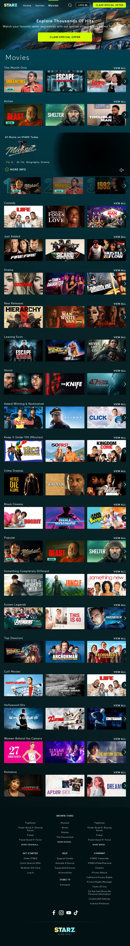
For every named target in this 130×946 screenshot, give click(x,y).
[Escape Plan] (65, 81)
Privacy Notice (99, 872)
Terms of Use (99, 886)
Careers (99, 868)
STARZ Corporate (99, 858)
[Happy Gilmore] (23, 685)
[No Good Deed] (23, 384)
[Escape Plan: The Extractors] (23, 350)
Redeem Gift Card (30, 868)
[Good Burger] (106, 518)
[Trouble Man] (106, 115)
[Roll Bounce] (65, 518)
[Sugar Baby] (65, 752)
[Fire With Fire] (23, 250)
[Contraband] (106, 719)
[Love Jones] (106, 81)
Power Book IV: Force (30, 839)
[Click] (106, 417)
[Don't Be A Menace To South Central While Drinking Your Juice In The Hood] (23, 451)
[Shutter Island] (106, 618)
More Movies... (65, 842)
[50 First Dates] (65, 451)
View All (120, 68)
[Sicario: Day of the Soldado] (65, 250)
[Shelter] (65, 115)
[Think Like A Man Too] (106, 217)
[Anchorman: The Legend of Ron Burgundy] (65, 652)
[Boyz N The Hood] (23, 417)
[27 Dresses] (23, 752)
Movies (53, 5)
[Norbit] (23, 518)
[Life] (23, 217)
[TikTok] (76, 912)
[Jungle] (65, 585)
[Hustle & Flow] (106, 250)
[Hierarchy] (23, 317)
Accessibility (65, 872)
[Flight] (65, 417)
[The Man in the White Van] (65, 317)
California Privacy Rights (99, 877)
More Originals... (30, 845)
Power (30, 835)
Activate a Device (65, 863)
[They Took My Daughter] (65, 283)
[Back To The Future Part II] (65, 350)
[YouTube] (68, 912)
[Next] (125, 81)
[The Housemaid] (23, 283)
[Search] (70, 5)
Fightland (30, 823)
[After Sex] (65, 786)
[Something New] (106, 585)
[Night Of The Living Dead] (65, 685)
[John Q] (65, 484)
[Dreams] (106, 786)
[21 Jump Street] (65, 719)
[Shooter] (23, 719)
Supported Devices (65, 868)
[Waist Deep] (106, 484)
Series (39, 5)
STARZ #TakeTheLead (99, 863)
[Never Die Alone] (23, 484)
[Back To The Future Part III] (23, 652)
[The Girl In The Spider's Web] (23, 585)
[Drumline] (106, 283)
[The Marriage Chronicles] (23, 786)
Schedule (65, 884)
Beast (65, 827)
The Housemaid (65, 837)
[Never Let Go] (106, 350)
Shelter (65, 832)
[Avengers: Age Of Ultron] (23, 618)
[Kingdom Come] (106, 451)
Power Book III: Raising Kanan (30, 829)
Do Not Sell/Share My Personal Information (99, 892)
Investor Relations (99, 903)
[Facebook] (53, 912)
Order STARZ (30, 858)
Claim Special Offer (30, 863)
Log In (30, 872)
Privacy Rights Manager (99, 882)
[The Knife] (65, 384)
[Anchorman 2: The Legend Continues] (106, 652)
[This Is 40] (65, 618)
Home (27, 5)
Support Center (65, 858)
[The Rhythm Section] (106, 752)
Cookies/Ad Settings (100, 898)
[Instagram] (61, 912)
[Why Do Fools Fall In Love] (65, 217)
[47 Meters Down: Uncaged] (106, 384)
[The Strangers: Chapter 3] (106, 317)
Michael (65, 823)
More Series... (99, 845)
